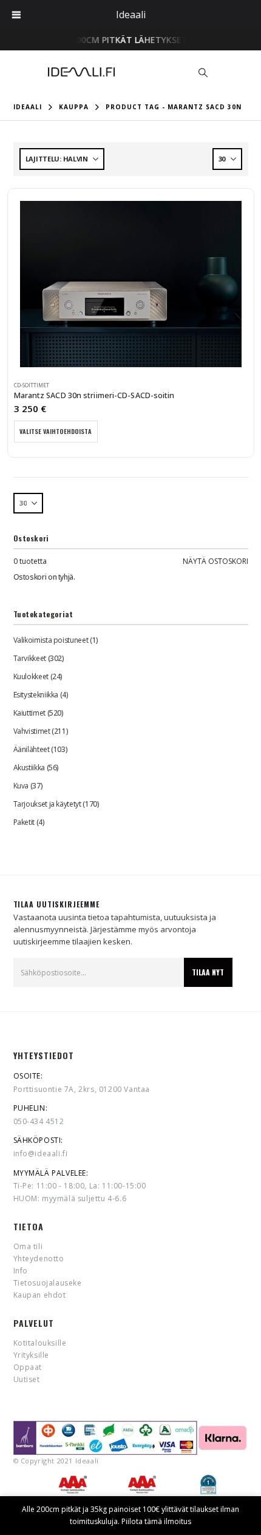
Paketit (24, 822)
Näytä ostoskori (215, 561)
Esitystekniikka (36, 695)
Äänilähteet (31, 749)
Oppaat (27, 1367)
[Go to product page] (131, 284)
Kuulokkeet (31, 676)
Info (20, 1271)
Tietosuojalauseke (47, 1283)
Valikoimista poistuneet (51, 640)
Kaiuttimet (29, 713)
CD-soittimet (31, 385)
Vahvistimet (31, 731)
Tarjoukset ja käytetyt (47, 804)
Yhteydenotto (38, 1258)
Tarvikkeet (29, 658)
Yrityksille (31, 1355)
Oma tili (28, 1246)
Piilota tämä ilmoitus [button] (156, 1521)
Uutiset (26, 1379)
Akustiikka (29, 767)
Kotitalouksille (40, 1343)
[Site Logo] (81, 71)
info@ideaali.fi (40, 1153)
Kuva (21, 786)
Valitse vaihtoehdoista (55, 431)
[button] (203, 72)
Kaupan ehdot (39, 1295)
